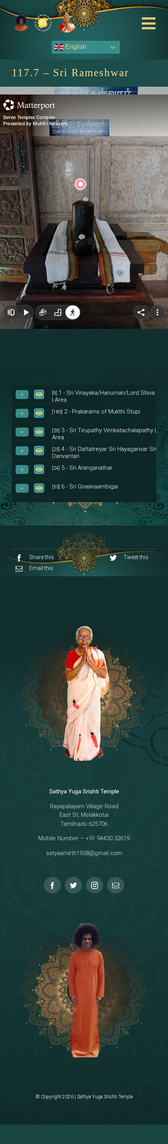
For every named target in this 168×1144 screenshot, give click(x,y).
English (75, 46)
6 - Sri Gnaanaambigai (85, 486)
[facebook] (52, 885)
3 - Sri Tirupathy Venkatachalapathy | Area (104, 434)
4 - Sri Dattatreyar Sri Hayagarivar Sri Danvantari (104, 452)
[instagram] (94, 885)
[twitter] (73, 885)
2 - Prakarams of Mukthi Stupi (96, 411)
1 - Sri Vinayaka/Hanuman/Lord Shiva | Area (103, 396)
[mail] (115, 885)
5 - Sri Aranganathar (82, 467)
